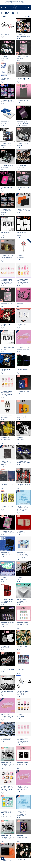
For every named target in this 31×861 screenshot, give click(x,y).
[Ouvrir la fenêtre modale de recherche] (5, 7)
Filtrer (4, 16)
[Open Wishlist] (2, 858)
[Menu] (2, 7)
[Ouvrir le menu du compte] (25, 7)
